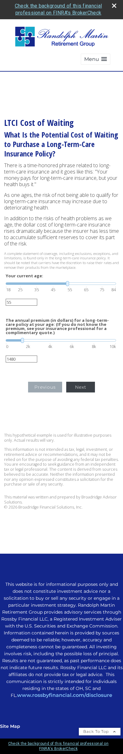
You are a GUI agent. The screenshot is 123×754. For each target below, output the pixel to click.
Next (80, 387)
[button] (95, 59)
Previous (45, 387)
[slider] (61, 283)
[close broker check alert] (114, 5)
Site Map (10, 726)
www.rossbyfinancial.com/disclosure (64, 695)
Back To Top (96, 731)
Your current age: (24, 276)
